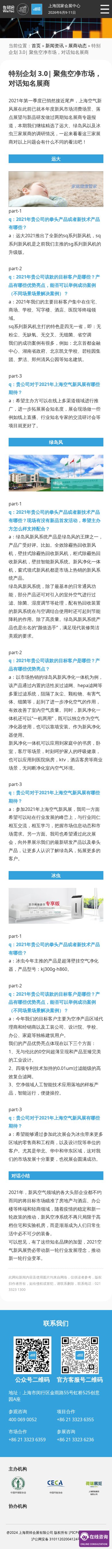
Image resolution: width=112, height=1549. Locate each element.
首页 (36, 45)
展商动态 (77, 45)
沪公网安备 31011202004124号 (56, 1539)
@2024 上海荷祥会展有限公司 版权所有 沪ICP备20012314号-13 (56, 1532)
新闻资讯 (54, 45)
